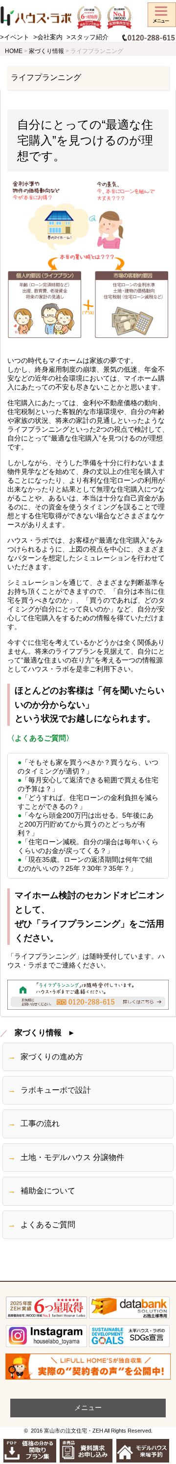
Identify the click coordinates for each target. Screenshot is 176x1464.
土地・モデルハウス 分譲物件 (72, 1157)
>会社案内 (48, 37)
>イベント (14, 37)
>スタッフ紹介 (87, 37)
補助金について (48, 1191)
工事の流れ (40, 1124)
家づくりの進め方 (52, 1057)
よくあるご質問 (48, 1225)
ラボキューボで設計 (56, 1090)
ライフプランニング (46, 77)
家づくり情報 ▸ (44, 1032)
